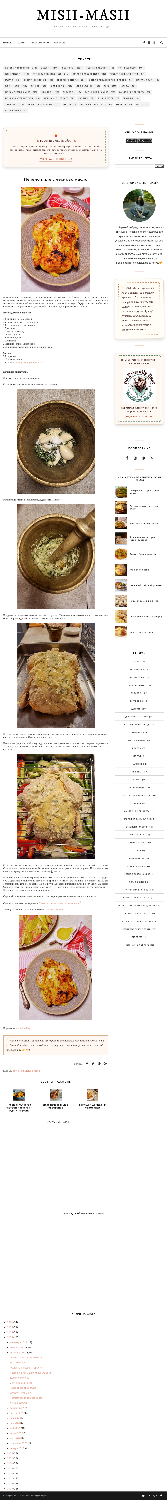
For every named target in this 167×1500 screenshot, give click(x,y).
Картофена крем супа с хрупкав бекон (31, 1372)
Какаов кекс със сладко (23, 1387)
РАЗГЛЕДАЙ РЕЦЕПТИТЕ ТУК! (55, 159)
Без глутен (68, 68)
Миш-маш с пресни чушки (143, 523)
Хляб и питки (57, 86)
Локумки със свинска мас (143, 601)
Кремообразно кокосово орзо (26, 1397)
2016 (10, 1483)
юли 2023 (15, 1417)
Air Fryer (121, 104)
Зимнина (128, 98)
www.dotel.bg (23, 1028)
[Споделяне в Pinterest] (99, 1063)
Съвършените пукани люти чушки (144, 491)
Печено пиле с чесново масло (26, 1357)
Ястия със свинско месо (47, 74)
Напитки (83, 98)
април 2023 (16, 1433)
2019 (10, 1468)
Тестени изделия (96, 68)
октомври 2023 (18, 1352)
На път (67, 104)
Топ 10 (139, 104)
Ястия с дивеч (13, 110)
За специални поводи (41, 104)
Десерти (45, 68)
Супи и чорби (12, 86)
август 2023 (17, 1412)
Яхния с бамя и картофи (143, 554)
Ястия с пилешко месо (86, 74)
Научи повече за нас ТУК (139, 416)
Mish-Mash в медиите (56, 98)
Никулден (46, 92)
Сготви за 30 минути (17, 68)
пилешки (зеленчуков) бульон (26, 362)
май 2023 (15, 1428)
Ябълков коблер (19, 1362)
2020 (10, 1463)
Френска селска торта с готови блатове (143, 538)
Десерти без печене (35, 80)
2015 (10, 1488)
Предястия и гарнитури (124, 74)
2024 (10, 1332)
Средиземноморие (68, 80)
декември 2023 (19, 1342)
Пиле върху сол (54, 909)
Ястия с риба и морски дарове (107, 80)
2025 (10, 1327)
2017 (10, 1478)
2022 (10, 1453)
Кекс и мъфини (84, 86)
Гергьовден (11, 104)
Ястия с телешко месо (17, 92)
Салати (9, 80)
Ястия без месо (127, 68)
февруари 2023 (19, 1443)
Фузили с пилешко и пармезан (26, 1367)
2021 (10, 1458)
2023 (10, 1337)
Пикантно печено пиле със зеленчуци (59, 903)
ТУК (28, 1050)
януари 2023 (17, 1448)
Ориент (35, 86)
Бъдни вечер (105, 98)
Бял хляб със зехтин (21, 1382)
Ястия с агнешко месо (94, 104)
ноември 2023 (18, 1347)
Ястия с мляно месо (96, 92)
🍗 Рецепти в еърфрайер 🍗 (56, 140)
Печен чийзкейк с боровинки (145, 585)
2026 (10, 1322)
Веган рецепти (13, 74)
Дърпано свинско (19, 1377)
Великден (68, 92)
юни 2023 (15, 1422)
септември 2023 (19, 1407)
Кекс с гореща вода (141, 632)
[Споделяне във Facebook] (87, 1063)
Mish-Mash (83, 15)
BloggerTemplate (40, 1496)
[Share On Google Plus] (105, 1063)
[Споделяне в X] (93, 1063)
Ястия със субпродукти (19, 98)
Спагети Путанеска (20, 1392)
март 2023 (16, 1438)
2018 (10, 1473)
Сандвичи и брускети (131, 92)
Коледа (124, 86)
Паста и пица (144, 80)
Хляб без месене (139, 569)
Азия (107, 86)
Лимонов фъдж (18, 1402)
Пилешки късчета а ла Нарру (145, 616)
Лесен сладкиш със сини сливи (143, 507)
